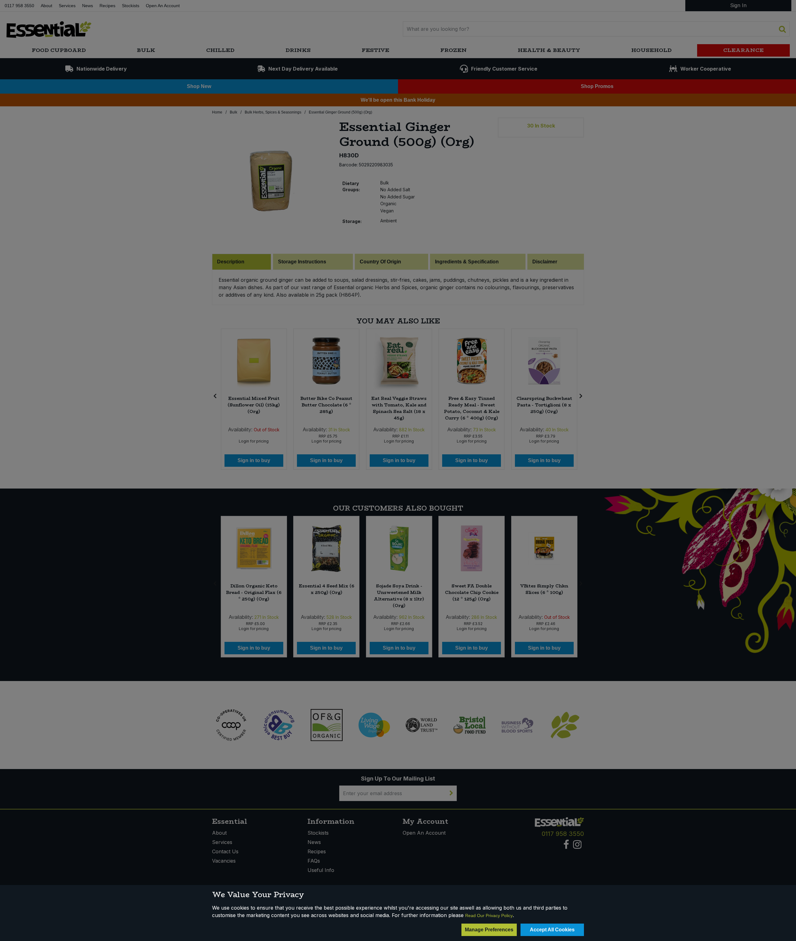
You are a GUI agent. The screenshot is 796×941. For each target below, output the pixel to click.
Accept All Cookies (552, 929)
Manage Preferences (489, 929)
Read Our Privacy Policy (489, 915)
